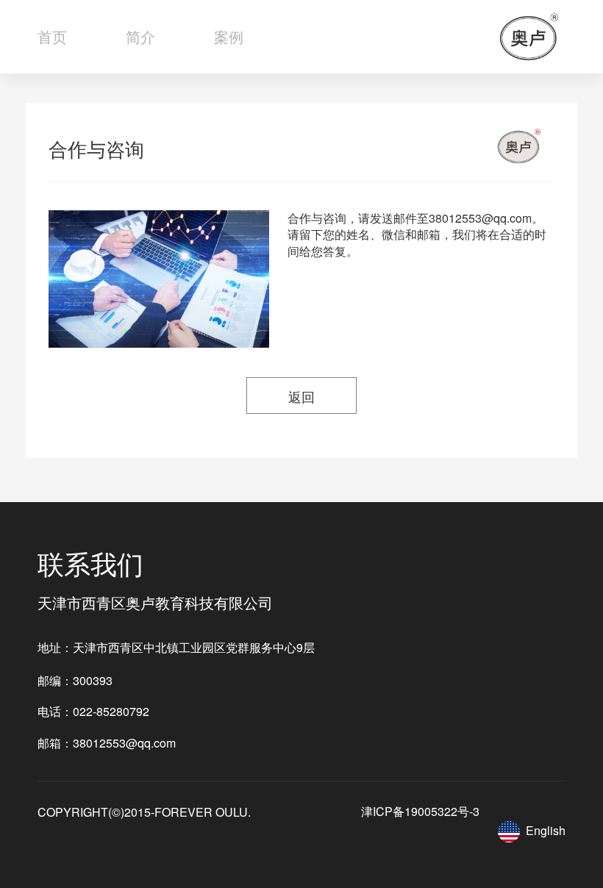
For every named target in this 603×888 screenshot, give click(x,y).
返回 (301, 396)
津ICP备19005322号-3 (420, 811)
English (545, 829)
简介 (140, 36)
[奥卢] (529, 37)
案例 (228, 36)
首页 (52, 36)
